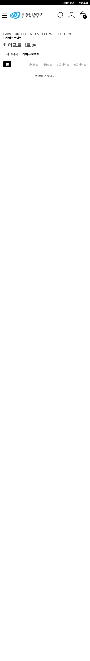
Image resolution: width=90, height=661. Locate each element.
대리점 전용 (68, 2)
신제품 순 (33, 64)
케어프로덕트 (13, 38)
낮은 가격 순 (63, 64)
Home (7, 34)
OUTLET (20, 34)
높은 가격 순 (79, 64)
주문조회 (83, 2)
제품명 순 (47, 64)
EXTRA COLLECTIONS (56, 34)
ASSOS (34, 34)
